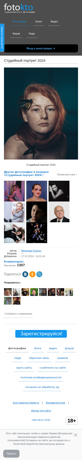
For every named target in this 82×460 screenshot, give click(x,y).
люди (17, 357)
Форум (16, 33)
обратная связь (39, 357)
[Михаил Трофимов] (25, 295)
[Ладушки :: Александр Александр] (14, 221)
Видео (54, 21)
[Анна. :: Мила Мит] (14, 242)
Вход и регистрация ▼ (41, 48)
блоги (37, 348)
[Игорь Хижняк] (52, 295)
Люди (32, 33)
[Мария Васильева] (8, 304)
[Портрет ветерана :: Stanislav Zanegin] (59, 221)
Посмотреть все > (67, 174)
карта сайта (24, 367)
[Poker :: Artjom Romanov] (36, 242)
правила (62, 357)
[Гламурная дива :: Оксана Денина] (14, 201)
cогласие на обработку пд (42, 387)
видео (53, 348)
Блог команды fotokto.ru (26, 402)
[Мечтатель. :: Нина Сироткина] (36, 221)
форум (69, 348)
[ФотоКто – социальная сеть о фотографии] (18, 5)
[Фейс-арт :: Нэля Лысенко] (36, 201)
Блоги (38, 21)
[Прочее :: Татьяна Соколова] (59, 201)
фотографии (17, 348)
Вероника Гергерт (31, 250)
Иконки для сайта (41, 410)
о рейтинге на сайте (53, 367)
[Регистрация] (2, 50)
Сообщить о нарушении (18, 313)
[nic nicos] (16, 295)
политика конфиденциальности (41, 377)
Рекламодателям (55, 402)
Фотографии (20, 21)
